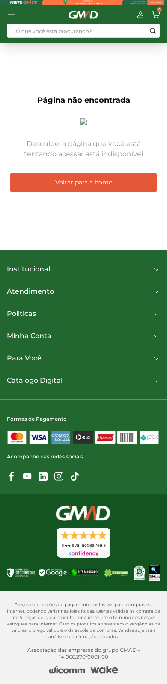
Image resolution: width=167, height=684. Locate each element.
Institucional (28, 269)
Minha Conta (29, 336)
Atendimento (30, 291)
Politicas (21, 313)
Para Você (24, 358)
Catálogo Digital (35, 380)
